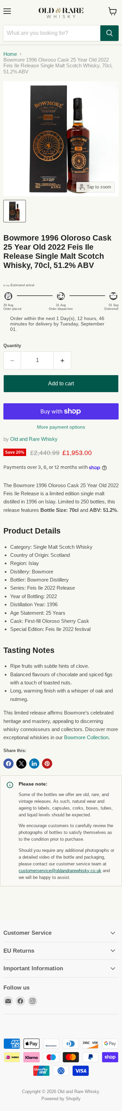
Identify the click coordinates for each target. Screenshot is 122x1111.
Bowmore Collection (86, 737)
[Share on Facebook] (8, 763)
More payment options (61, 427)
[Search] (109, 33)
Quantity (12, 345)
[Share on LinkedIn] (34, 763)
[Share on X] (21, 763)
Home (10, 54)
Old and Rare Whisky (34, 439)
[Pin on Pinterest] (47, 763)
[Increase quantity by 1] (62, 360)
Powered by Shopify (61, 1098)
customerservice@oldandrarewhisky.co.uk (60, 870)
